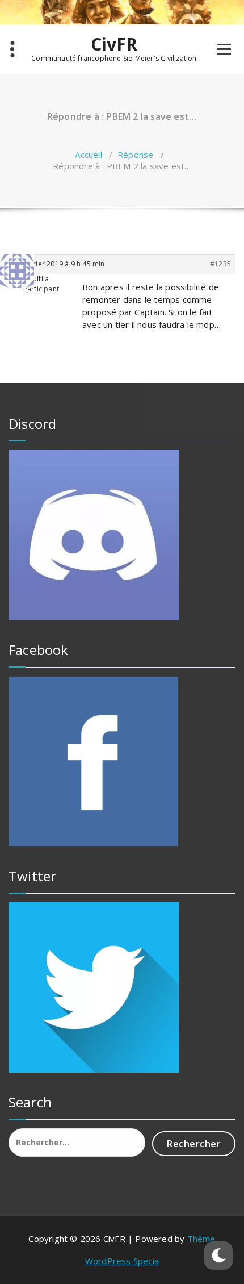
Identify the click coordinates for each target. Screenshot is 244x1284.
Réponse (135, 154)
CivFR (114, 44)
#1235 (220, 264)
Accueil (88, 154)
